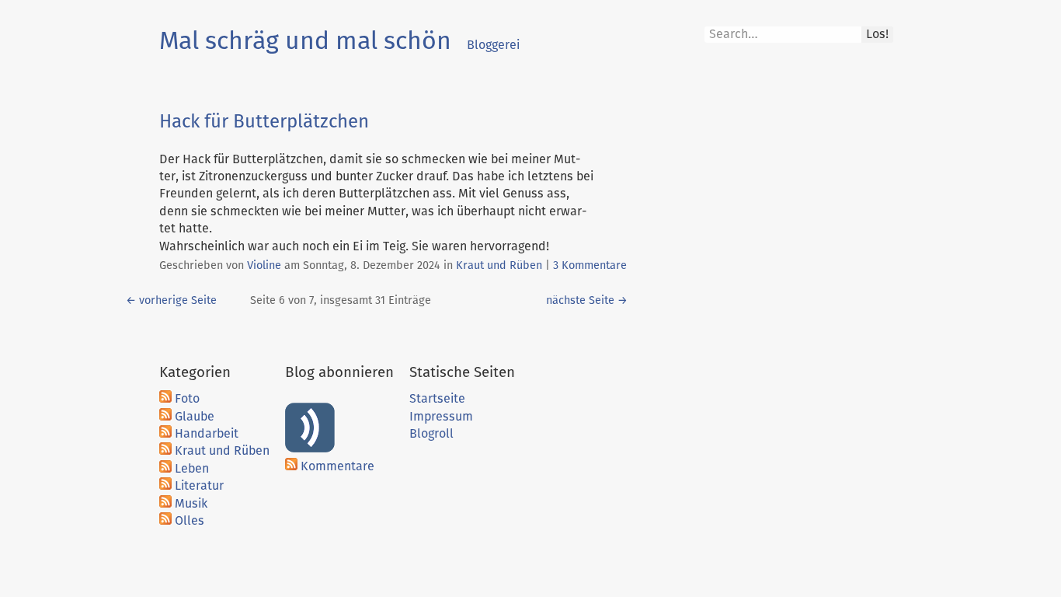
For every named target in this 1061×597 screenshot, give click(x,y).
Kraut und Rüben (499, 265)
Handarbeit (206, 434)
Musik (191, 504)
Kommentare (337, 466)
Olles (189, 521)
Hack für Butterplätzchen (264, 122)
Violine (264, 265)
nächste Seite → (587, 300)
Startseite (437, 399)
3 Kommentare (590, 265)
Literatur (199, 486)
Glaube (194, 416)
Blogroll (431, 434)
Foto (187, 399)
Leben (192, 469)
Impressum (441, 416)
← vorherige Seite (171, 300)
